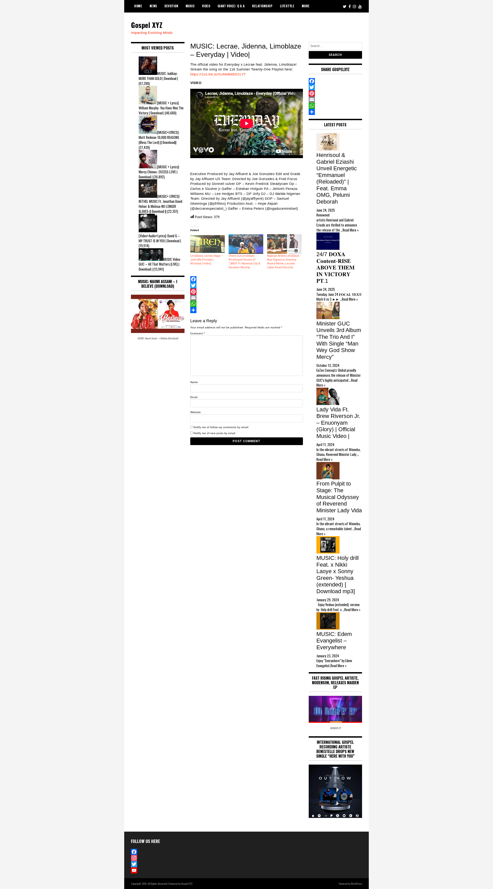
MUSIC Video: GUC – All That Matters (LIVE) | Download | (159, 264)
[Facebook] (246, 279)
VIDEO (206, 6)
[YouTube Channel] (157, 870)
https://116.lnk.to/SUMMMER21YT (218, 74)
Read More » (351, 229)
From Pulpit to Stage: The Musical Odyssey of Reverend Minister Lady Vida (339, 497)
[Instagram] (157, 858)
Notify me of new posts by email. (215, 433)
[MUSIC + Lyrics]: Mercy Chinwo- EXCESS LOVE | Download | (159, 171)
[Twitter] (246, 285)
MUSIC (190, 6)
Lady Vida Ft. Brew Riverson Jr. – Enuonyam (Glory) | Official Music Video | (338, 422)
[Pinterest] (246, 292)
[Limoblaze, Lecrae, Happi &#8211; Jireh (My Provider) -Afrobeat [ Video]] (207, 244)
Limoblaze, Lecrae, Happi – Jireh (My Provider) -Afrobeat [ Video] (206, 259)
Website (195, 412)
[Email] (246, 298)
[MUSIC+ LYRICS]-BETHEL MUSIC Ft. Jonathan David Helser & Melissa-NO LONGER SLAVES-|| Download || (160, 204)
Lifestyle (287, 6)
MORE (306, 6)
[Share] (246, 310)
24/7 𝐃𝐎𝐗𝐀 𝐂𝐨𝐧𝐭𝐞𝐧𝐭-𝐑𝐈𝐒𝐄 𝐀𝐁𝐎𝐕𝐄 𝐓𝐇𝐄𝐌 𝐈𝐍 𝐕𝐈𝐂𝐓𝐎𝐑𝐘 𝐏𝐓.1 (335, 267)
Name (194, 382)
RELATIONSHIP (262, 6)
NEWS (153, 6)
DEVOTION (171, 6)
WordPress (356, 883)
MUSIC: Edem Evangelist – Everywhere (334, 640)
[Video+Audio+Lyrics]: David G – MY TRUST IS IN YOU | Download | (160, 238)
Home (138, 6)
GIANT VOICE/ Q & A (231, 6)
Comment (197, 333)
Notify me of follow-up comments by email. (221, 427)
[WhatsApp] (246, 304)
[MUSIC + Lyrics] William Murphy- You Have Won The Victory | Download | (161, 107)
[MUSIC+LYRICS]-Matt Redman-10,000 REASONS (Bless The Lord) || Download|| (159, 137)
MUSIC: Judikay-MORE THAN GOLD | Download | (158, 76)
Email (194, 397)
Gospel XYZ (146, 25)
